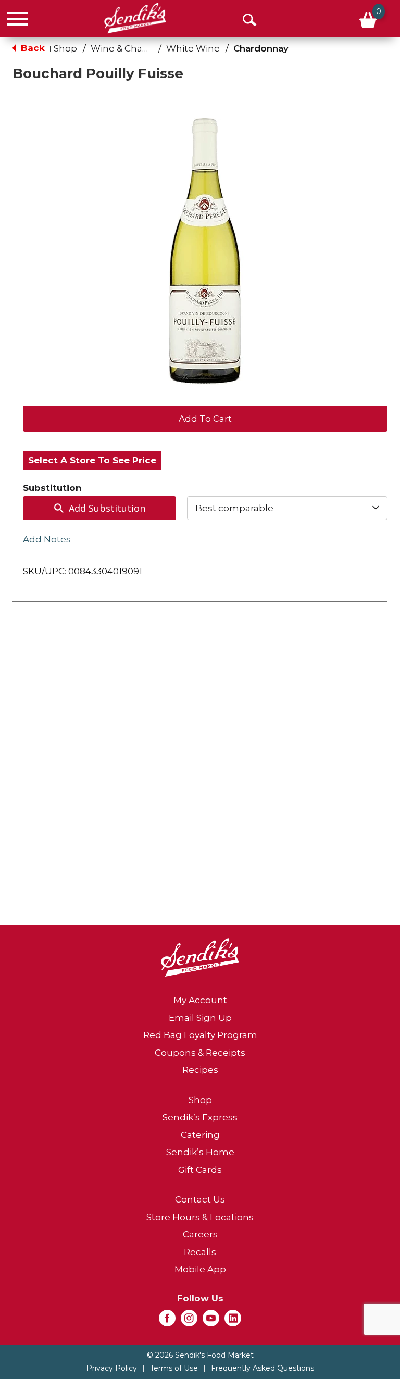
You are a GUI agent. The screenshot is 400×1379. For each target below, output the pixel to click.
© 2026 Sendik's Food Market (200, 1355)
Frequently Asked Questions (262, 1368)
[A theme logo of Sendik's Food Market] (135, 18)
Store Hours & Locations (200, 1217)
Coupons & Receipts (200, 1052)
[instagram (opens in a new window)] (189, 1321)
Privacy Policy (111, 1368)
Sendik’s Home (200, 1152)
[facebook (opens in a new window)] (167, 1321)
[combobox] (287, 508)
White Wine (193, 48)
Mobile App (200, 1269)
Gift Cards (200, 1170)
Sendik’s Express (200, 1117)
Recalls (200, 1252)
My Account (200, 1000)
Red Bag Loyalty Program (200, 1035)
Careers (200, 1234)
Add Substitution (107, 508)
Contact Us (200, 1199)
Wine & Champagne (136, 48)
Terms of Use (174, 1368)
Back (31, 48)
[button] (205, 417)
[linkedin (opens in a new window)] (232, 1321)
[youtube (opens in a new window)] (211, 1321)
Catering (200, 1135)
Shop (65, 48)
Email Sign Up (200, 1018)
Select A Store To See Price (92, 460)
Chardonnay (261, 48)
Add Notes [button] (47, 539)
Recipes (200, 1070)
